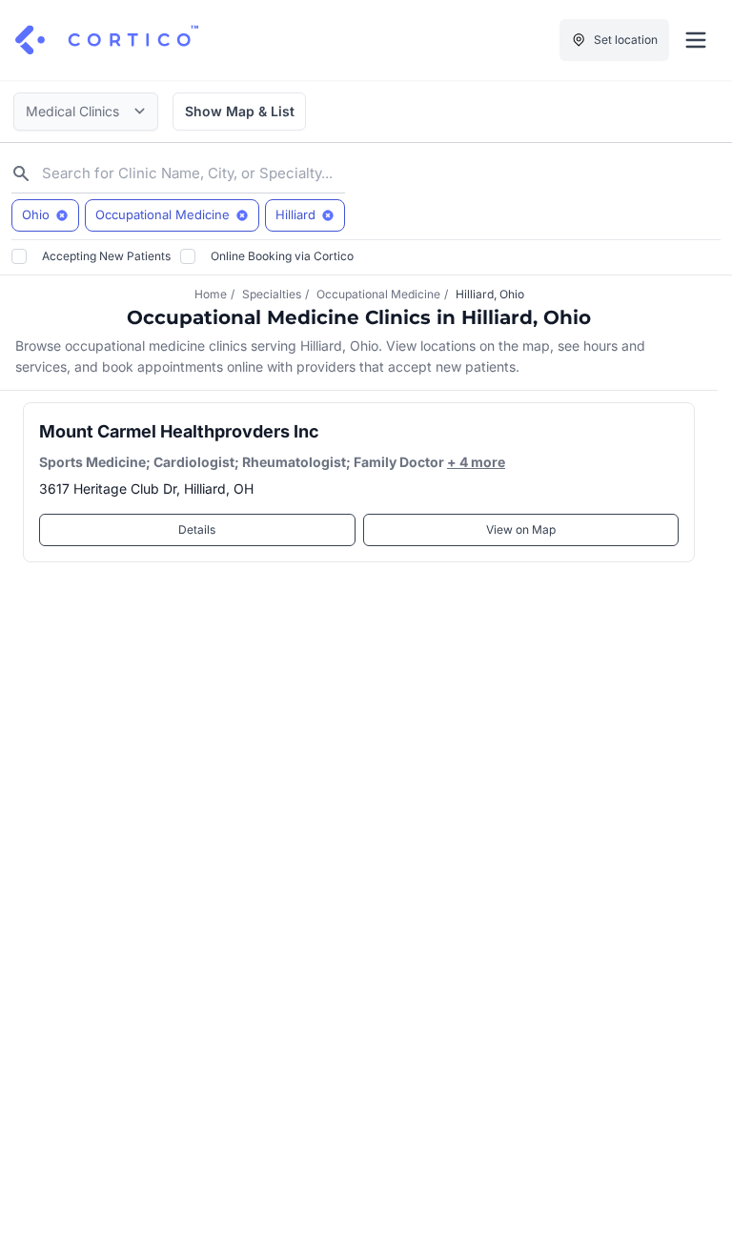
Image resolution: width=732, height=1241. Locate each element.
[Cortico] (106, 40)
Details (196, 529)
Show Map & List (240, 111)
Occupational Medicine (378, 294)
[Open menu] (696, 40)
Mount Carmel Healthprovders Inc (179, 431)
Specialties (271, 294)
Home (210, 294)
